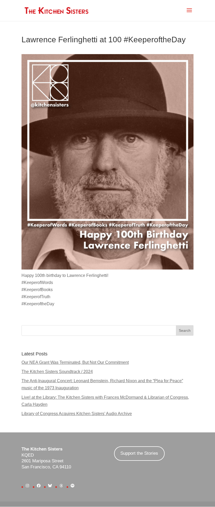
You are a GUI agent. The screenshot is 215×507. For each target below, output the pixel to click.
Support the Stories (139, 453)
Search (185, 330)
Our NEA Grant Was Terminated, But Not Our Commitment (75, 362)
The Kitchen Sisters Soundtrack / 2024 (57, 371)
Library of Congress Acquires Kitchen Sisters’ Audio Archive (77, 413)
